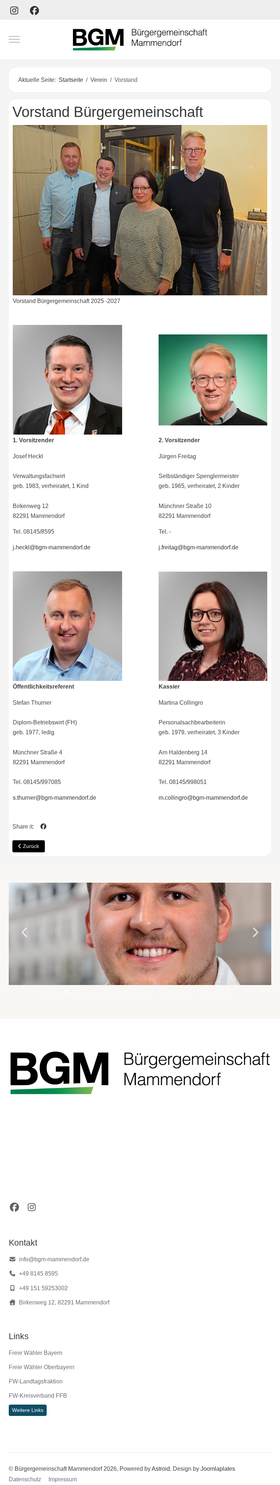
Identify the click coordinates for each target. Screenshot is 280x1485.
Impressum (62, 1479)
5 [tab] (86, 993)
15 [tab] (181, 993)
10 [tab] (134, 993)
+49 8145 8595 (38, 1273)
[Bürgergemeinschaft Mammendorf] (140, 39)
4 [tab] (76, 993)
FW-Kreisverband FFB (38, 1396)
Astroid (161, 1469)
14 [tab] (172, 993)
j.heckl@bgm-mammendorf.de (51, 547)
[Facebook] (34, 10)
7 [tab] (105, 993)
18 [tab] (209, 993)
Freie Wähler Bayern (35, 1353)
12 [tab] (153, 993)
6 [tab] (95, 993)
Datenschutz (25, 1479)
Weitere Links (27, 1410)
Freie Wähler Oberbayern (41, 1367)
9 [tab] (124, 993)
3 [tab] (67, 993)
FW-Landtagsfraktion (36, 1381)
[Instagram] (14, 10)
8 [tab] (114, 993)
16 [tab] (190, 993)
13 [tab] (162, 993)
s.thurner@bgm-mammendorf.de (54, 798)
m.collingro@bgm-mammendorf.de (203, 798)
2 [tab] (57, 993)
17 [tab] (200, 993)
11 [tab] (143, 993)
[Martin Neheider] (140, 934)
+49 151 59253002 (43, 1288)
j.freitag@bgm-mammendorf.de (198, 547)
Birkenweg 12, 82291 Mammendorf (64, 1302)
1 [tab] (48, 993)
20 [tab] (228, 993)
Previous (25, 932)
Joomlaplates (218, 1469)
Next (255, 932)
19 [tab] (219, 993)
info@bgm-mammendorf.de (54, 1259)
